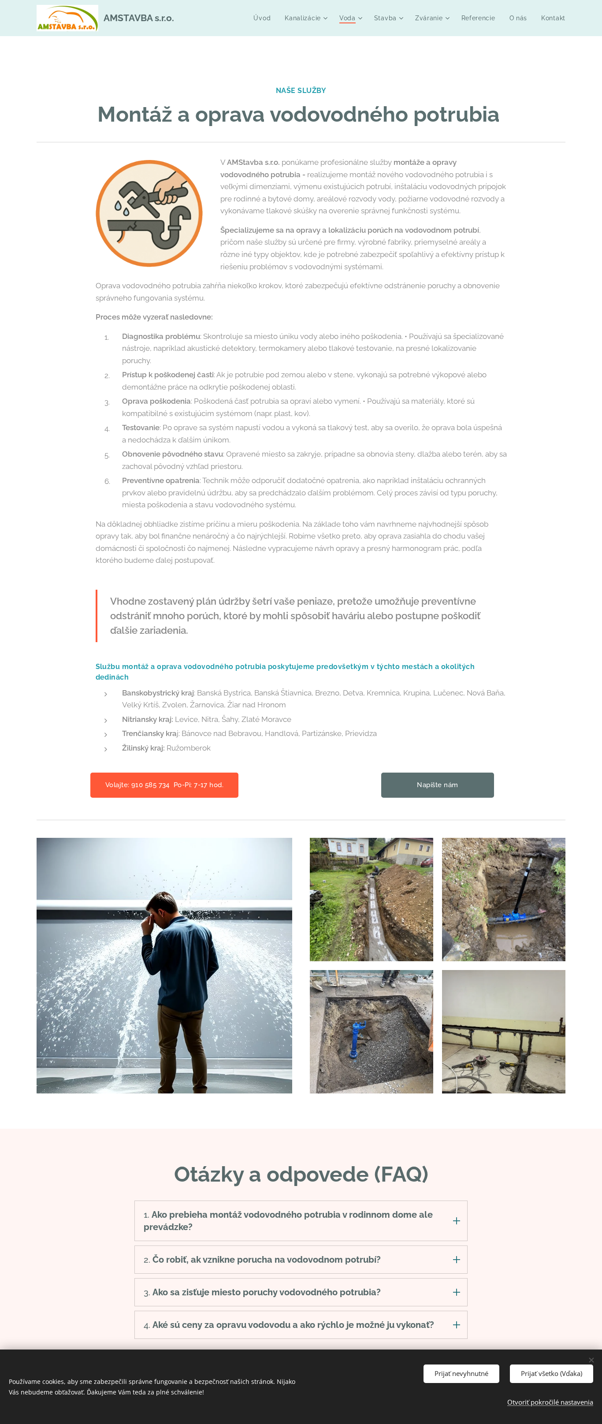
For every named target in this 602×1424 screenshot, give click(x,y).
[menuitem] (264, 18)
